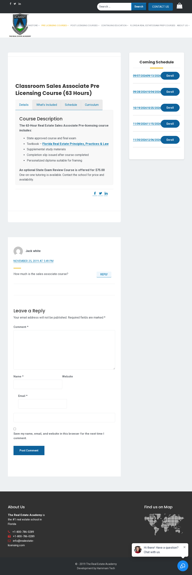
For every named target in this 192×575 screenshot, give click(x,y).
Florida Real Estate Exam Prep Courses (152, 25)
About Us (182, 25)
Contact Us (160, 6)
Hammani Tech (106, 568)
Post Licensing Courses (84, 25)
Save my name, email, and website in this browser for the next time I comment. (59, 436)
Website (67, 376)
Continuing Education (114, 25)
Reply (104, 274)
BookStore (31, 25)
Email (22, 396)
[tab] (23, 105)
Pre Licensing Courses (54, 25)
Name (18, 376)
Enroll (170, 75)
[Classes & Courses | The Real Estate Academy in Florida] (20, 25)
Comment (21, 327)
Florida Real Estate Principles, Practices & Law (75, 144)
